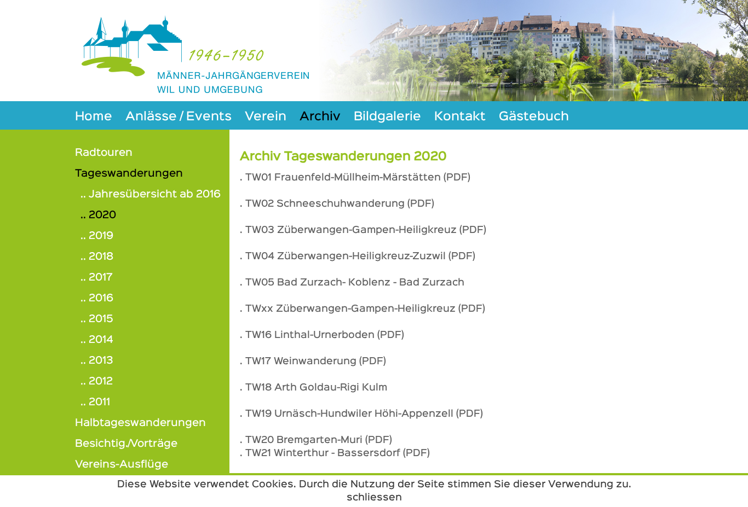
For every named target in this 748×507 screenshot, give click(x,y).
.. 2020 (98, 215)
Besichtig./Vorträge (126, 443)
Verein (265, 117)
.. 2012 (96, 381)
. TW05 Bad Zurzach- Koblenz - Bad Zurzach (352, 282)
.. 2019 (96, 236)
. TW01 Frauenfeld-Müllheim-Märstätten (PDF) (355, 177)
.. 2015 (96, 319)
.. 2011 (95, 402)
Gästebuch (534, 117)
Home (93, 117)
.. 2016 (96, 298)
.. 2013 (96, 360)
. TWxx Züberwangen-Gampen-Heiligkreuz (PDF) (362, 309)
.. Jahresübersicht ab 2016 (150, 194)
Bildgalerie (387, 117)
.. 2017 (96, 277)
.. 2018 (96, 256)
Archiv (320, 117)
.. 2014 (96, 340)
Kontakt (460, 117)
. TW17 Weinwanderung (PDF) (313, 361)
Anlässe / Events (178, 117)
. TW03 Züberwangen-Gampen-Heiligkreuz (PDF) (363, 230)
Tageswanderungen (129, 173)
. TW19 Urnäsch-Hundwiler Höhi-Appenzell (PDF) (361, 414)
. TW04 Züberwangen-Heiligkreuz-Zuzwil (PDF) (357, 256)
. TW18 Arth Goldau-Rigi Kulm (313, 387)
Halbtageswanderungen (140, 423)
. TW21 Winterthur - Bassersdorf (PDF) (335, 453)
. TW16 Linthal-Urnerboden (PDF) (322, 335)
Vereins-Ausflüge (121, 464)
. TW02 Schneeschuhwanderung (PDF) (337, 204)
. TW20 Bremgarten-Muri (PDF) (316, 440)
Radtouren (104, 153)
